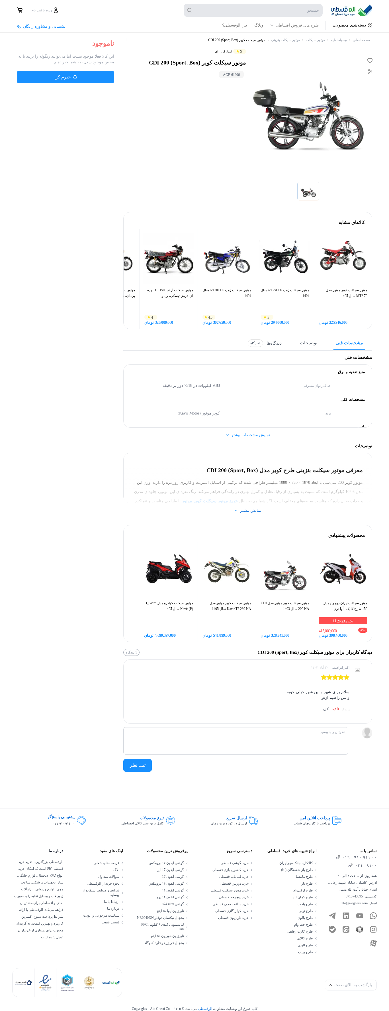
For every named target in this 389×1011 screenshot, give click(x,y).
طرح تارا (306, 883)
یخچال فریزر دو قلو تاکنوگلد (164, 943)
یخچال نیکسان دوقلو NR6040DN (160, 918)
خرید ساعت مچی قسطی (231, 904)
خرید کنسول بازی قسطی (230, 870)
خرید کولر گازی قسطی (232, 911)
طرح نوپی (306, 911)
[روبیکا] (359, 929)
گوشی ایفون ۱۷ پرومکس (166, 863)
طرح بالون (305, 918)
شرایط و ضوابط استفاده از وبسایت (101, 892)
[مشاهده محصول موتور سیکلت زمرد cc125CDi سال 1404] (285, 258)
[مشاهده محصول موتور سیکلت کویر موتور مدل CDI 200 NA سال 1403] (285, 571)
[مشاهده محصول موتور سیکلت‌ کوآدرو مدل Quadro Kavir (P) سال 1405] (169, 571)
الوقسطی (205, 1009)
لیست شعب (110, 922)
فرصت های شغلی (106, 863)
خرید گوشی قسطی (235, 863)
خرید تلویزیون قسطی (233, 918)
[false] (19, 10)
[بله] (332, 929)
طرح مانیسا (304, 877)
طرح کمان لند (303, 897)
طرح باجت (305, 904)
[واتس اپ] (373, 915)
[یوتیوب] (359, 915)
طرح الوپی (305, 945)
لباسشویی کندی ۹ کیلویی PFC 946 (162, 927)
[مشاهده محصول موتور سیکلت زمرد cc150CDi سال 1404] (227, 258)
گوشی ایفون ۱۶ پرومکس (166, 883)
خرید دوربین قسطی (234, 883)
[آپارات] (373, 943)
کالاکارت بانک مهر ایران (296, 863)
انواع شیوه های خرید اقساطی (292, 851)
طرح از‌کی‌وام (303, 890)
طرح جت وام (303, 925)
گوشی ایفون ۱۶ (173, 890)
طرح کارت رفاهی (300, 931)
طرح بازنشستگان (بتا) (297, 870)
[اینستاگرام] (373, 929)
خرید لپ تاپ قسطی (234, 877)
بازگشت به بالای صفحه (352, 985)
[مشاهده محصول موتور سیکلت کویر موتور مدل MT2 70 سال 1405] (343, 258)
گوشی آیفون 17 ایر (170, 870)
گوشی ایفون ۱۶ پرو (170, 897)
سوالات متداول (108, 877)
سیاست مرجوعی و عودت (101, 915)
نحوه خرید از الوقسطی (103, 883)
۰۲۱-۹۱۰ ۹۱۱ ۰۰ (64, 824)
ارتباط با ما (111, 902)
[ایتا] (346, 929)
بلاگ (116, 870)
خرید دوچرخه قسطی (234, 897)
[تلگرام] (332, 915)
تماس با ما (368, 851)
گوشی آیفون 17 (173, 877)
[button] (308, 191)
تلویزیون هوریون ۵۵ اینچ (167, 936)
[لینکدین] (346, 915)
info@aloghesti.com (354, 903)
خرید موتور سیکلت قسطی (230, 890)
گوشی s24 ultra (173, 904)
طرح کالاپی (304, 938)
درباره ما (113, 909)
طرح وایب (305, 952)
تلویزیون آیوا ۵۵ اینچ (170, 911)
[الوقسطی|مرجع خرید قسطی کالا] (351, 10)
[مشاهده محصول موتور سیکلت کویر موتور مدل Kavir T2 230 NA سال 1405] (227, 571)
